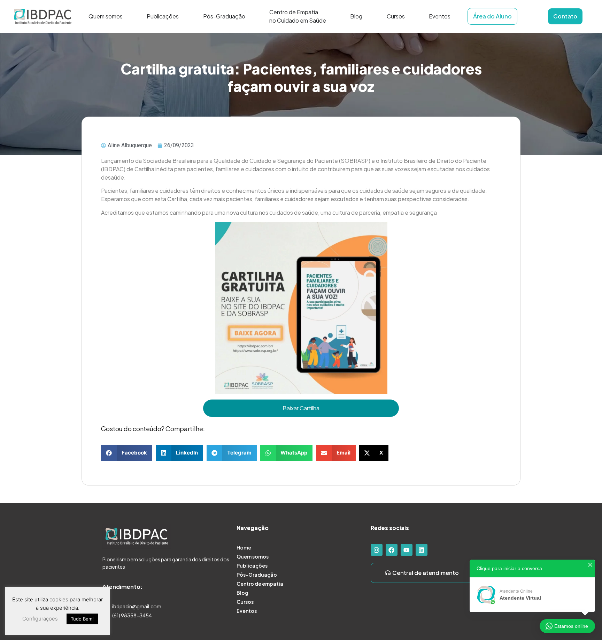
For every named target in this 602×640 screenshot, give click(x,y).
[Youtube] (406, 550)
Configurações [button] (40, 618)
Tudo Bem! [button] (82, 619)
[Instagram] (377, 550)
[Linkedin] (421, 550)
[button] (126, 453)
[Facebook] (392, 550)
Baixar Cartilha (301, 408)
